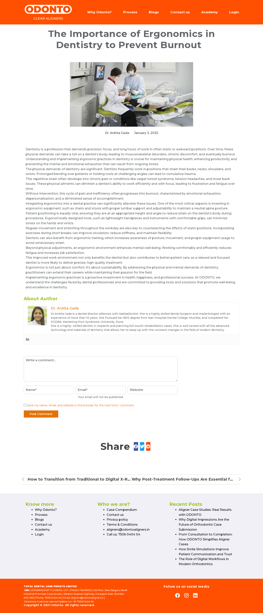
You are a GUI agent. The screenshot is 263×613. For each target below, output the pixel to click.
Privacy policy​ (117, 519)
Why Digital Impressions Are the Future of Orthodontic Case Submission (204, 524)
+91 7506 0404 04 (83, 601)
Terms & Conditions (122, 524)
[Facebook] (177, 595)
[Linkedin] (27, 339)
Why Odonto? (99, 12)
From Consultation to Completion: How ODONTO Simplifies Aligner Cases (205, 539)
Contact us (180, 12)
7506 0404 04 (53, 597)
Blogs (154, 12)
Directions (30, 601)
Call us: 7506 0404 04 (123, 534)
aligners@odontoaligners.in (128, 529)
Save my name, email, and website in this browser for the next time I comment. (80, 405)
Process (130, 12)
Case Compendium (122, 510)
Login (234, 12)
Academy (209, 12)
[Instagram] (186, 595)
